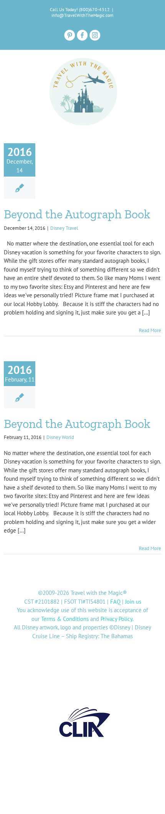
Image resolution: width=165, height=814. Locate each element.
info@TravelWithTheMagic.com (82, 15)
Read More (150, 330)
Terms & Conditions (65, 618)
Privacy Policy (116, 618)
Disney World (60, 437)
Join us (133, 601)
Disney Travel (64, 228)
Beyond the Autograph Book (77, 214)
